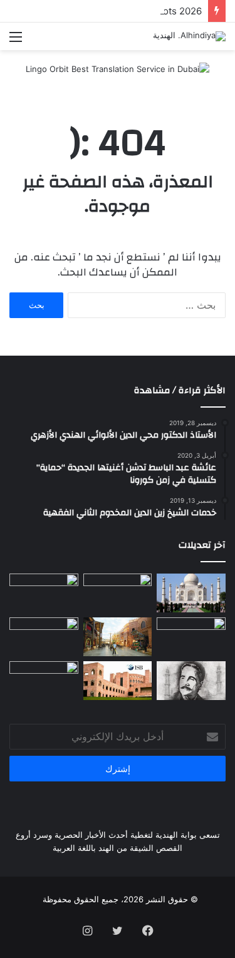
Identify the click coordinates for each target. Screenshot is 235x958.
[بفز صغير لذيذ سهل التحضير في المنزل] (43, 680)
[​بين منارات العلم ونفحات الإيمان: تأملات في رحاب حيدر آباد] (117, 593)
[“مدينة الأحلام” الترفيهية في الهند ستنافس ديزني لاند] (117, 636)
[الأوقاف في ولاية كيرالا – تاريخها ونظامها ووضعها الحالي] (43, 593)
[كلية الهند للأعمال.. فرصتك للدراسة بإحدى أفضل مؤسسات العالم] (117, 680)
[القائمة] (15, 41)
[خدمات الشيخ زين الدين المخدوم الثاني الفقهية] (191, 636)
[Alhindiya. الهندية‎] (189, 36)
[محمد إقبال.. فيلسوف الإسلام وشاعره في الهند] (191, 680)
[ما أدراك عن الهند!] (191, 593)
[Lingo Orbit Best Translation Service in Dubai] (117, 73)
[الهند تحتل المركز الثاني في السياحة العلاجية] (43, 636)
